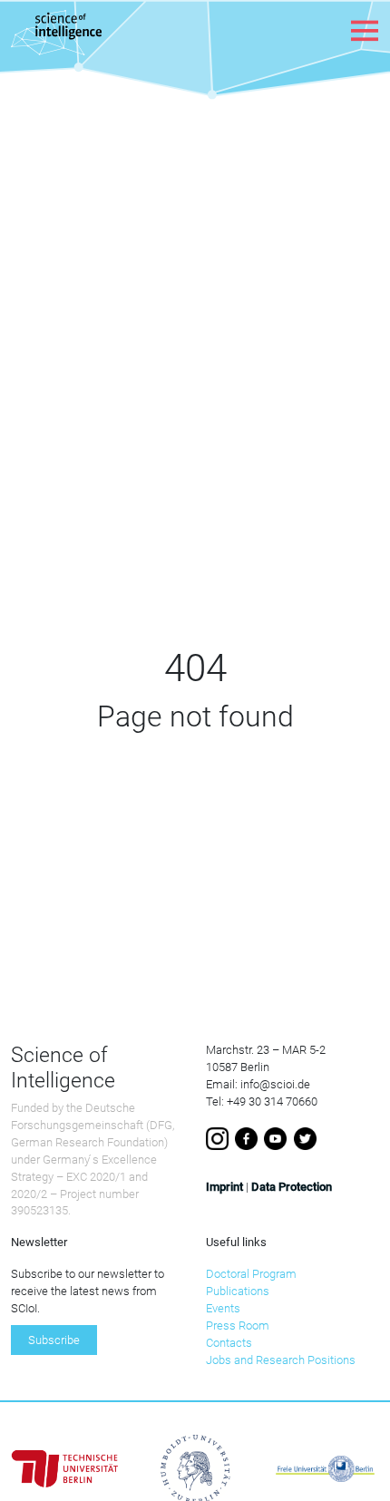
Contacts (229, 1343)
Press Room (237, 1325)
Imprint (224, 1187)
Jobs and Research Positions (281, 1360)
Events (223, 1308)
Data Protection (291, 1187)
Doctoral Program (251, 1274)
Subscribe (54, 1340)
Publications (237, 1291)
